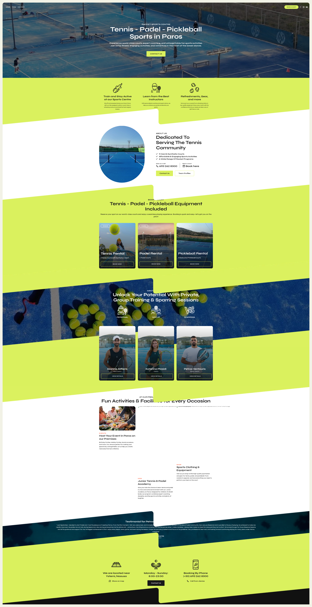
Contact (21, 7)
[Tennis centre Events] (117, 418)
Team (14, 7)
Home (8, 7)
